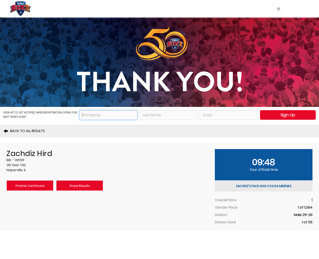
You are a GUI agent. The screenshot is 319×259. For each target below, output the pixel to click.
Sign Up (288, 115)
